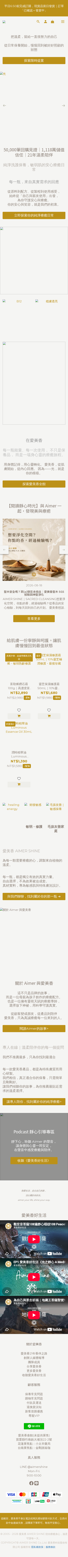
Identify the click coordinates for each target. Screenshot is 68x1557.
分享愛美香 (34, 1366)
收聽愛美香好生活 (34, 1375)
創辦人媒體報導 (34, 1358)
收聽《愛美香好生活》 (34, 1160)
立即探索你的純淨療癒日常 (34, 215)
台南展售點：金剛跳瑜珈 (34, 1448)
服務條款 (50, 1547)
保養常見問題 (34, 1394)
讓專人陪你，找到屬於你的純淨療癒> (34, 1102)
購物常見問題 (34, 1398)
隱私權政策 (37, 1547)
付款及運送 (34, 1402)
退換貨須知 (34, 1407)
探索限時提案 (34, 60)
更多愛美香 (34, 1370)
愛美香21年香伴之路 (34, 1353)
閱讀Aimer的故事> (34, 1028)
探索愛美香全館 (34, 484)
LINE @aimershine (34, 1467)
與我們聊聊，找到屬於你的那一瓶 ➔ (34, 896)
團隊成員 (34, 1362)
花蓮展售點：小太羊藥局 (34, 1443)
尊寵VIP (34, 1415)
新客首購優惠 (34, 1411)
